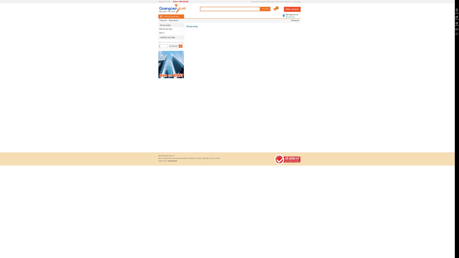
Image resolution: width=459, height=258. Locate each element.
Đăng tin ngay (292, 9)
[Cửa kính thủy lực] (171, 65)
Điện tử (161, 33)
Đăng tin (287, 2)
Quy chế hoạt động (258, 2)
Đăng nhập (297, 2)
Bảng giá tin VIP (164, 2)
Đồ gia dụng (173, 20)
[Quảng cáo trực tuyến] (172, 9)
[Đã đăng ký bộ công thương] (287, 159)
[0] (274, 10)
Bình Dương (292, 16)
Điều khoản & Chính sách (274, 2)
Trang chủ (163, 20)
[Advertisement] (171, 115)
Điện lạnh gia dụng (165, 29)
